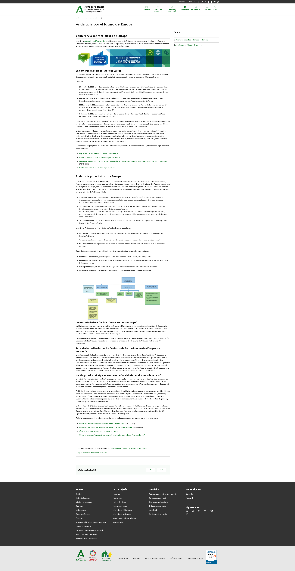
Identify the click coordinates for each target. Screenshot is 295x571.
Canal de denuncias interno (155, 558)
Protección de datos (195, 558)
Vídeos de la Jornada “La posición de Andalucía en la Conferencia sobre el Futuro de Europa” (112, 435)
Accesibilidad (123, 558)
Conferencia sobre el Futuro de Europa (192, 40)
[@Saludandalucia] (211, 2)
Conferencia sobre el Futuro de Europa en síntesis (97, 168)
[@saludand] (205, 2)
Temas (85, 18)
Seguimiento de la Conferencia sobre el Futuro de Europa (99, 154)
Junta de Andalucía (79, 9)
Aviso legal (136, 558)
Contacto (182, 2)
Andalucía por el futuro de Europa (96, 41)
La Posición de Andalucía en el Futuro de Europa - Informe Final (101, 424)
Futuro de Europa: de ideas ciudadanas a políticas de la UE (100, 157)
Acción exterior (95, 18)
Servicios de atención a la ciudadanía (94, 453)
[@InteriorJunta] (202, 2)
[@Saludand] (214, 2)
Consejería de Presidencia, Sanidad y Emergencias (129, 448)
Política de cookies (176, 558)
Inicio (102, 9)
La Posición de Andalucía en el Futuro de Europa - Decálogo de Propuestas (106, 427)
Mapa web (192, 2)
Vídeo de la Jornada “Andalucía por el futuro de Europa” (99, 431)
